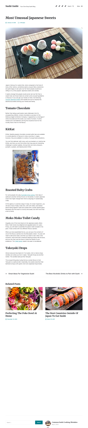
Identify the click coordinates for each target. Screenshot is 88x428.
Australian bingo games (28, 195)
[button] (70, 6)
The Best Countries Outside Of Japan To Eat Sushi (61, 314)
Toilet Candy (18, 241)
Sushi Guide (12, 6)
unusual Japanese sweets (13, 99)
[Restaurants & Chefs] (65, 6)
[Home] (56, 6)
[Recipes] (62, 6)
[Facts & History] (59, 6)
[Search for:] (20, 423)
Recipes (23, 22)
